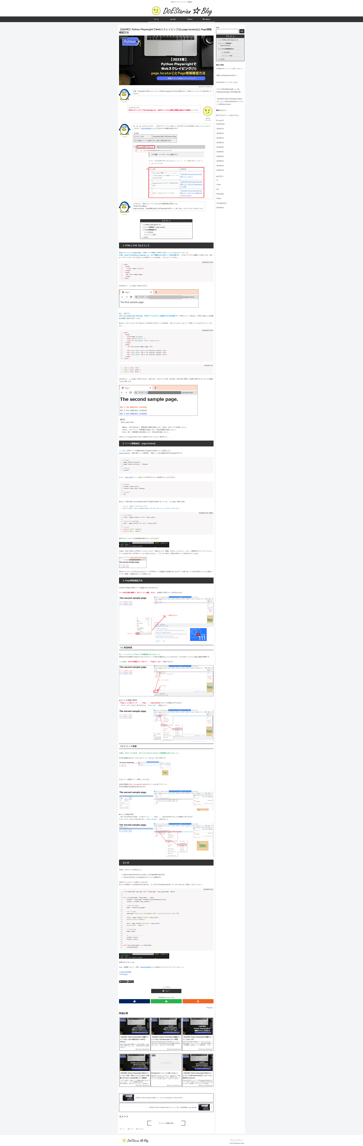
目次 (163, 221)
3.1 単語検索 (149, 232)
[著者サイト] (134, 1001)
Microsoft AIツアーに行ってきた (227, 82)
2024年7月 (220, 128)
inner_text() (129, 477)
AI (217, 180)
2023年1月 (220, 170)
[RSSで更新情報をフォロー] (198, 1001)
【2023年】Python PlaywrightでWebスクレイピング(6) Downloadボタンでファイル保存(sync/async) (230, 101)
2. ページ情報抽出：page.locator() (154, 227)
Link (131, 437)
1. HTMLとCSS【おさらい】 (152, 224)
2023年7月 (220, 142)
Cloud (218, 184)
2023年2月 (220, 165)
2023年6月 (220, 147)
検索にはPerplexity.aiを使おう (226, 75)
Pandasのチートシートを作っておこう (229, 68)
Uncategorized (221, 203)
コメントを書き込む (166, 1123)
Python (131, 981)
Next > (126, 974)
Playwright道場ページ (148, 128)
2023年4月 (220, 156)
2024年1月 (220, 138)
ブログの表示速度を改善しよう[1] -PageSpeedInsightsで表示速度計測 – (229, 90)
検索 (217, 27)
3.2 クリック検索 (150, 234)
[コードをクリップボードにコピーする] (211, 265)
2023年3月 (220, 161)
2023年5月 (220, 152)
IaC (217, 189)
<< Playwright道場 (125, 972)
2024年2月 (220, 133)
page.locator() (123, 453)
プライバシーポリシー (236, 1140)
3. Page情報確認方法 (150, 229)
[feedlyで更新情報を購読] (166, 1001)
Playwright (123, 981)
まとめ (146, 237)
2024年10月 (220, 124)
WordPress (220, 207)
